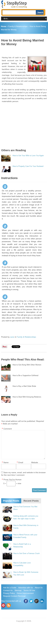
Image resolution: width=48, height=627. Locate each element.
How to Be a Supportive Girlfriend (25, 375)
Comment (7, 428)
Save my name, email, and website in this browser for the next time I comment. (23, 473)
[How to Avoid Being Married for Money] (37, 64)
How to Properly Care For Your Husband (28, 166)
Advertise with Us (25, 587)
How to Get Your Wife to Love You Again (28, 156)
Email (20, 462)
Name (6, 462)
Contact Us (8, 590)
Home (3, 26)
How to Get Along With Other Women (27, 365)
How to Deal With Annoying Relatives (27, 397)
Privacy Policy (9, 593)
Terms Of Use (29, 590)
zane (12, 337)
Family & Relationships (17, 26)
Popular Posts (11, 500)
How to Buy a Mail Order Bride (24, 386)
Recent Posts (31, 500)
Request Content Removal (14, 596)
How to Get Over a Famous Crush (26, 553)
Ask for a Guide (9, 587)
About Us (39, 587)
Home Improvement (25, 593)
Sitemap (18, 590)
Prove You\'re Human (12, 479)
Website (34, 462)
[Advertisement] (24, 50)
